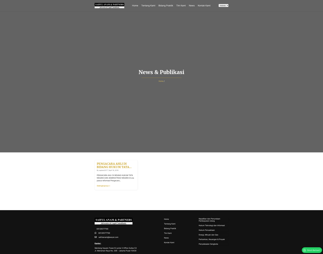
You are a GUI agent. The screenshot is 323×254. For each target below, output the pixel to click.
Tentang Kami (148, 5)
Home (135, 5)
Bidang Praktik (165, 5)
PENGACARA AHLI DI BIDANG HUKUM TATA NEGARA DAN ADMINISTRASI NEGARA (114, 169)
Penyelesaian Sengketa (208, 244)
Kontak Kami (204, 5)
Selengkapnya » (103, 186)
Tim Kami (181, 5)
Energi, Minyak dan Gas (208, 235)
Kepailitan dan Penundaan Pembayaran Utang (209, 220)
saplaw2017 (103, 170)
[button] (214, 6)
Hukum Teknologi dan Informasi (212, 225)
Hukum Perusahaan (207, 230)
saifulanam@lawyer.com (108, 237)
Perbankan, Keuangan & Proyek (212, 239)
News (192, 5)
